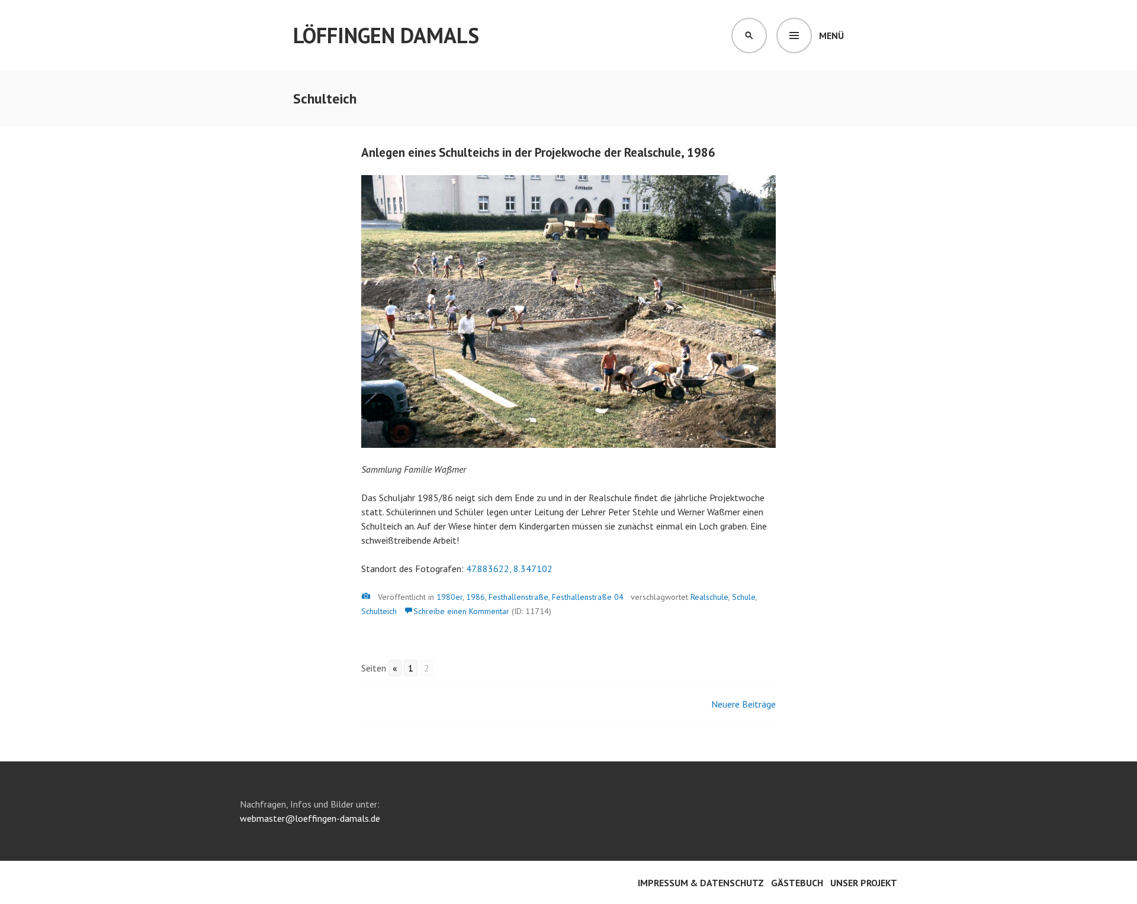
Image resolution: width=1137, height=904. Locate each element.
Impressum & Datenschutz (701, 883)
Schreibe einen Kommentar (461, 611)
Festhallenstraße (518, 597)
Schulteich (379, 611)
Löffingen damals (386, 35)
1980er (449, 597)
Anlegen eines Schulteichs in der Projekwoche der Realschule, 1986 (538, 152)
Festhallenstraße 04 (588, 597)
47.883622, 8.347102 (509, 568)
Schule (744, 597)
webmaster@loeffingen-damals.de (310, 818)
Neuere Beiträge (743, 704)
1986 (475, 597)
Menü (831, 35)
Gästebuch (797, 883)
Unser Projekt (863, 883)
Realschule (709, 597)
